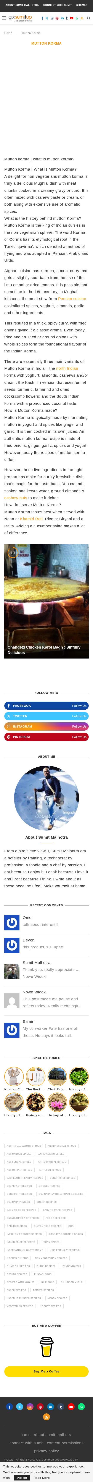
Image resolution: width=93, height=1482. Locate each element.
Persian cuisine (72, 299)
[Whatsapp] (77, 18)
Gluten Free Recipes (48, 1226)
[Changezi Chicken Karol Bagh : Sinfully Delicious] (46, 601)
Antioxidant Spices (19, 1170)
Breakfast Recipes (19, 1186)
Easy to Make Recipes (57, 1210)
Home (8, 33)
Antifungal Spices (19, 1162)
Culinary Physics (18, 1202)
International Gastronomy (25, 1250)
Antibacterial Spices (62, 1146)
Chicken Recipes (50, 1186)
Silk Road (47, 1282)
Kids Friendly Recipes (64, 1250)
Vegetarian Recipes (20, 1306)
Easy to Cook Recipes (21, 1210)
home (26, 1435)
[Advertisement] (46, 100)
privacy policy (46, 1451)
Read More (42, 1477)
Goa (71, 1226)
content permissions (65, 1443)
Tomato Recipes (43, 1290)
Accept (22, 1477)
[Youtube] (72, 18)
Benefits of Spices (62, 1178)
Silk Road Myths (72, 1282)
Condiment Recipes (19, 1194)
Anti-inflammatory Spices (24, 1146)
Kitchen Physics (17, 1258)
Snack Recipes (16, 1290)
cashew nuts (15, 498)
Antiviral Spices (50, 1170)
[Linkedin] (62, 18)
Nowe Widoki (35, 992)
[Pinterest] (57, 18)
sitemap (82, 5)
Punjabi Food (43, 1274)
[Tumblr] (67, 18)
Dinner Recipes (47, 1202)
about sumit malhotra (22, 5)
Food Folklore (56, 1218)
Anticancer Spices (19, 1154)
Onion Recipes (46, 1266)
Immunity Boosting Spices (66, 1234)
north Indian (67, 368)
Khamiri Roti (31, 519)
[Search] (89, 18)
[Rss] (82, 18)
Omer (28, 917)
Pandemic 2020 (72, 1266)
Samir (28, 1021)
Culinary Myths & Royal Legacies (61, 1194)
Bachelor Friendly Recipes (25, 1178)
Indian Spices (51, 1242)
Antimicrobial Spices (52, 1162)
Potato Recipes (17, 1274)
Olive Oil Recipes (18, 1266)
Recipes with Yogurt (21, 1282)
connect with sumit (57, 5)
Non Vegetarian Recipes (51, 1258)
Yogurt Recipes (50, 1306)
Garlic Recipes (17, 1226)
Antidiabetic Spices (51, 1154)
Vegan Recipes (57, 1298)
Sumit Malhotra (36, 963)
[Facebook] (42, 18)
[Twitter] (47, 18)
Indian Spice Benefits (21, 1242)
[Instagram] (52, 18)
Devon (29, 940)
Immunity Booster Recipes (24, 1234)
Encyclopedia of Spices (23, 1218)
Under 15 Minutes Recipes (24, 1298)
